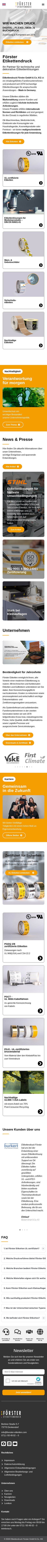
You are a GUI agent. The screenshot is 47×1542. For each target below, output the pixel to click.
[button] (15, 766)
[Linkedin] (9, 1444)
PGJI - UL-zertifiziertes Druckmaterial (16, 1050)
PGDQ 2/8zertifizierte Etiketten (15, 945)
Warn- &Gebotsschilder (11, 261)
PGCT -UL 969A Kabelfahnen (16, 997)
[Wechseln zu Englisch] (4, 4)
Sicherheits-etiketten (10, 301)
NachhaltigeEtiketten (10, 341)
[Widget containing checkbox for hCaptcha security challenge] (23, 1381)
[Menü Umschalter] (43, 4)
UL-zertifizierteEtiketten (11, 179)
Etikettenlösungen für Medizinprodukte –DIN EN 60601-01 (15, 220)
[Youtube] (15, 1444)
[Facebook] (3, 1444)
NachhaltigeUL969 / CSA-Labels (15, 1098)
